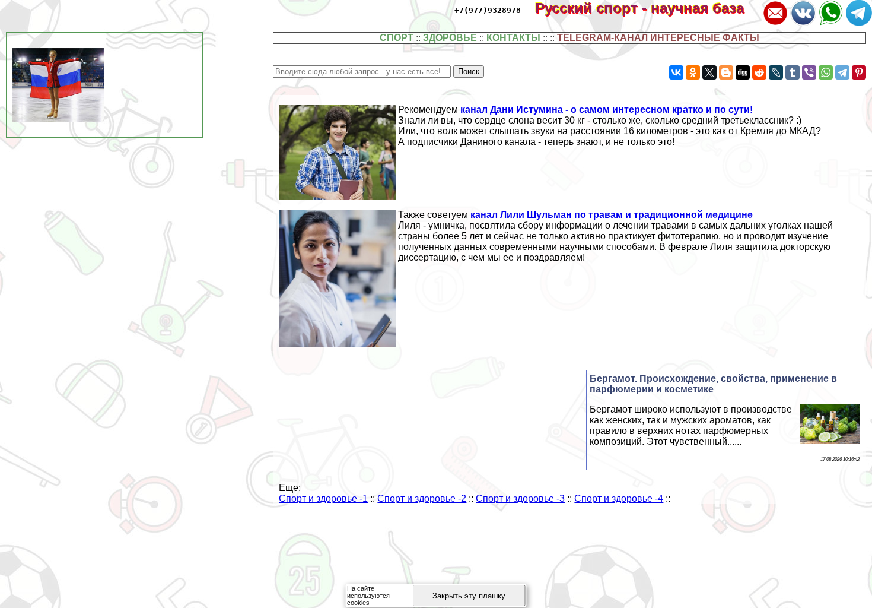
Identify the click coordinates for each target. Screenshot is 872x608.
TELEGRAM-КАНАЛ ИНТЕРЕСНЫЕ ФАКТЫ (658, 38)
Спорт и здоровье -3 (520, 498)
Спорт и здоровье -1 (323, 498)
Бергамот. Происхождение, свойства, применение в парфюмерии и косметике (713, 383)
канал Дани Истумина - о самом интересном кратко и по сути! (606, 109)
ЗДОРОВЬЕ (450, 38)
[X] (709, 72)
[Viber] (809, 72)
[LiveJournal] (776, 72)
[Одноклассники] (693, 72)
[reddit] (759, 72)
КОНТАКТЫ (513, 38)
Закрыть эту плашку (468, 595)
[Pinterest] (859, 72)
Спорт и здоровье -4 (618, 498)
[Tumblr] (792, 72)
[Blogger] (726, 72)
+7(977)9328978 (487, 10)
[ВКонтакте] (676, 72)
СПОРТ (396, 38)
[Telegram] (842, 72)
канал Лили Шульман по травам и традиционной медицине (611, 215)
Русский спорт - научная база (647, 8)
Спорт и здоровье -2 (421, 498)
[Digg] (743, 72)
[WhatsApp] (826, 72)
